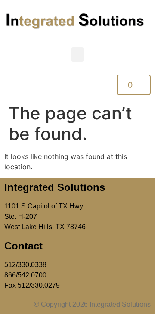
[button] (77, 54)
